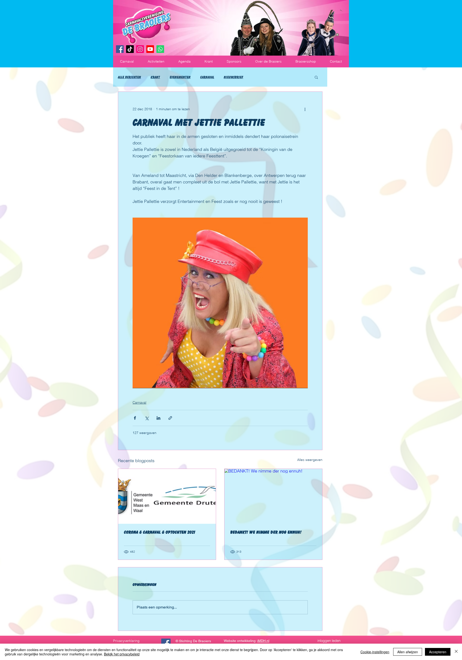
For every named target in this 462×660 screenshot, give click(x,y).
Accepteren (437, 651)
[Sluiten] (456, 651)
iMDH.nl (263, 641)
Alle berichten (129, 77)
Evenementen (180, 77)
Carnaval (207, 77)
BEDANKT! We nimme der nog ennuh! (266, 532)
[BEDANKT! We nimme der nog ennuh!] (273, 496)
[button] (127, 61)
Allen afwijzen (407, 651)
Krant (155, 77)
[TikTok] (130, 49)
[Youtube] (150, 49)
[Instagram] (140, 49)
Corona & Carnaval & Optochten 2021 (159, 532)
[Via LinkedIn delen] (158, 418)
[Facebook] (120, 49)
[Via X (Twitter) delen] (146, 418)
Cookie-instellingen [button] (374, 651)
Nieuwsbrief (233, 77)
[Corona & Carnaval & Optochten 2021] (167, 496)
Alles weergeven (309, 460)
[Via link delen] (170, 418)
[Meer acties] (305, 109)
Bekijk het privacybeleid (122, 654)
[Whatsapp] (160, 49)
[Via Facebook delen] (135, 418)
